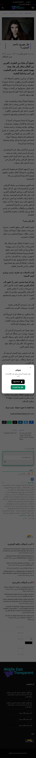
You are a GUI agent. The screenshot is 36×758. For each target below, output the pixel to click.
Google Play (16, 387)
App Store (16, 382)
